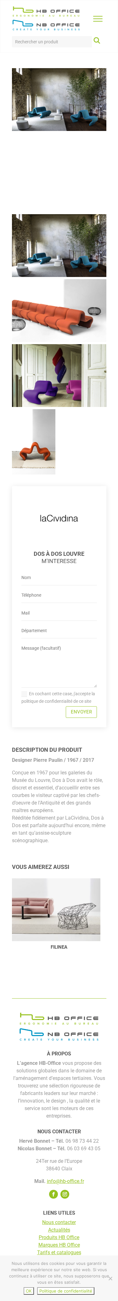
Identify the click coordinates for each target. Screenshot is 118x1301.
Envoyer (81, 712)
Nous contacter (59, 1222)
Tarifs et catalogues (59, 1252)
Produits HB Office (59, 1237)
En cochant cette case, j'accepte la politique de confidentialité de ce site (58, 697)
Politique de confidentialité (65, 1290)
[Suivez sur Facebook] (53, 1194)
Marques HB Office (59, 1245)
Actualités (59, 1230)
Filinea (59, 947)
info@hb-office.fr (65, 1181)
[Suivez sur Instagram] (64, 1194)
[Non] (110, 1278)
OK (29, 1290)
